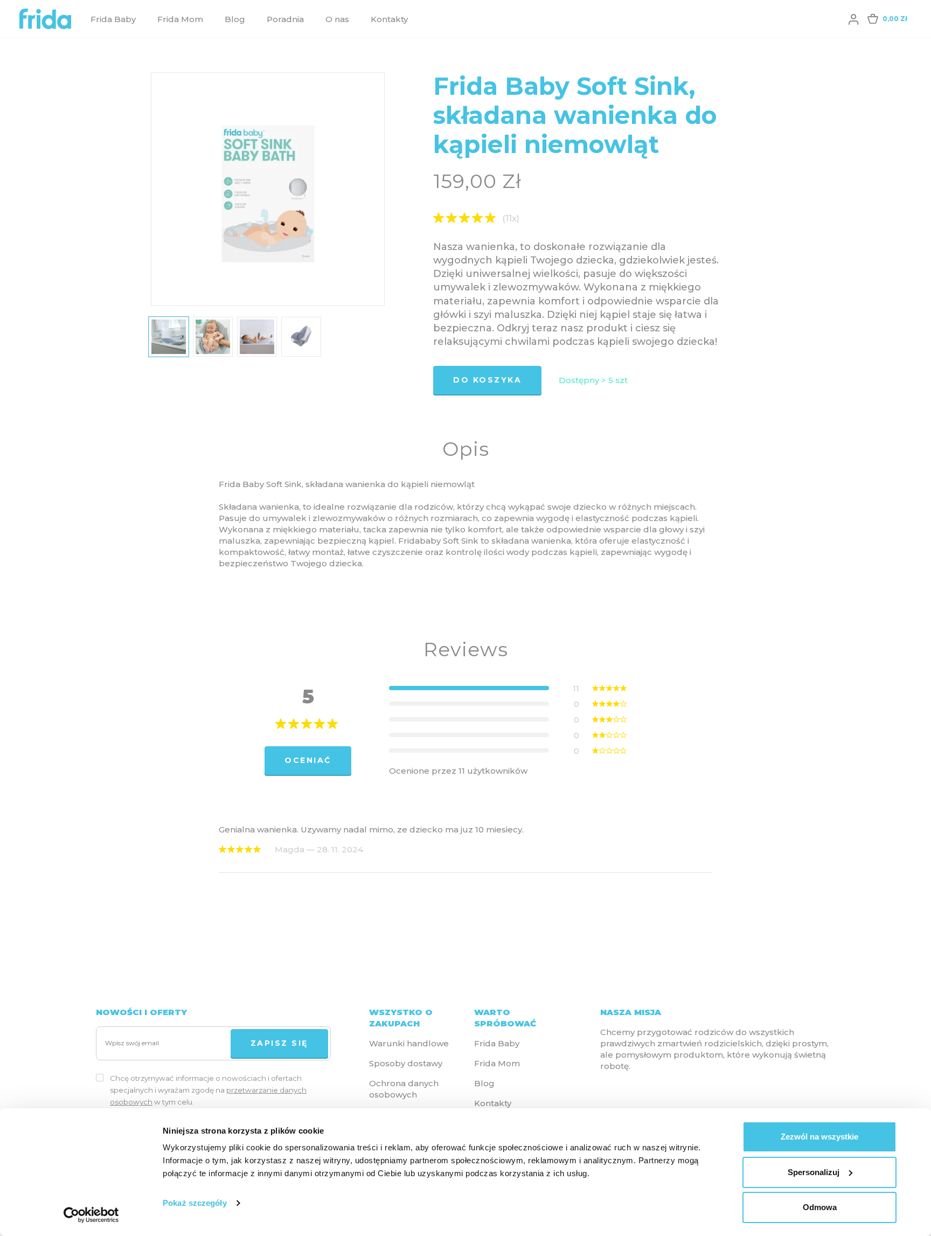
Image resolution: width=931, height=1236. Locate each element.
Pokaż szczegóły (195, 1202)
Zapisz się (279, 1043)
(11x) (510, 218)
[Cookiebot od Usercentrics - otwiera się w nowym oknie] (91, 1215)
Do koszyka (487, 380)
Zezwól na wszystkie (819, 1136)
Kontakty (389, 19)
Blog (235, 19)
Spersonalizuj (813, 1172)
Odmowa (820, 1207)
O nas (337, 19)
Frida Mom (180, 19)
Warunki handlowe (409, 1043)
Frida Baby (113, 19)
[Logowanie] (853, 19)
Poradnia (285, 19)
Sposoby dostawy (405, 1063)
